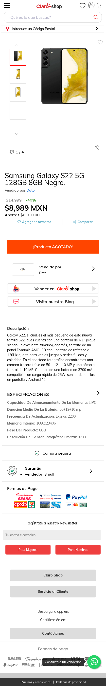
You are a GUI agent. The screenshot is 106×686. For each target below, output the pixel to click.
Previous (17, 41)
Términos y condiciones (35, 682)
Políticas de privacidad (71, 682)
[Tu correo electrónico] (53, 537)
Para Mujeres (27, 550)
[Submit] (96, 17)
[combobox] (52, 18)
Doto (30, 190)
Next (17, 130)
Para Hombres (78, 550)
